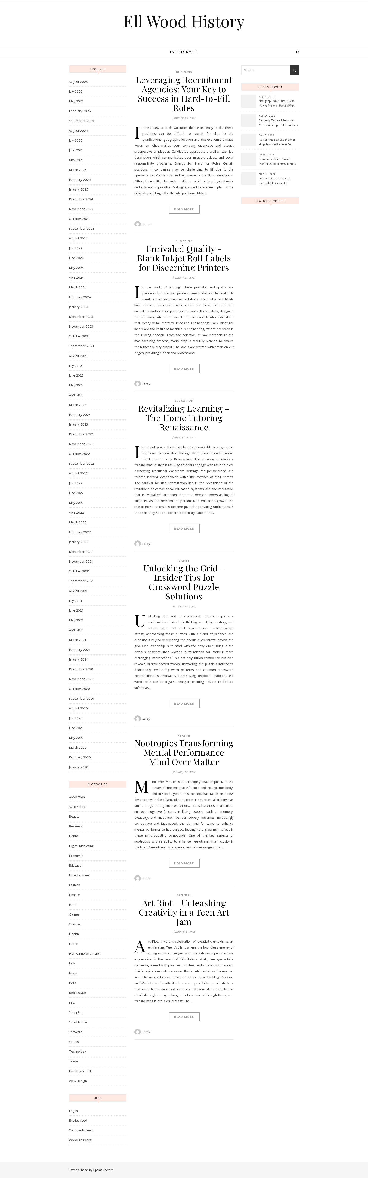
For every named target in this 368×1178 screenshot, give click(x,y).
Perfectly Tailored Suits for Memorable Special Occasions (278, 122)
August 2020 (78, 708)
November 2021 (81, 561)
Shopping (75, 1012)
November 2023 (81, 326)
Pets (72, 983)
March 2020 (77, 747)
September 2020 (81, 698)
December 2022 (81, 434)
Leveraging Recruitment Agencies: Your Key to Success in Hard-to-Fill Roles (184, 93)
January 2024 (78, 307)
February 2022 (80, 532)
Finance (74, 895)
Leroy (146, 224)
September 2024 (81, 228)
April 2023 (76, 395)
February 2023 (80, 414)
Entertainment (184, 52)
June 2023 (76, 375)
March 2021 (77, 640)
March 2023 (77, 405)
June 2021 (76, 610)
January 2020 (78, 767)
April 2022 (76, 512)
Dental (74, 836)
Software (75, 1032)
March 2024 (77, 287)
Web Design (78, 1081)
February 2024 (80, 297)
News (73, 973)
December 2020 (81, 669)
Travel (73, 1061)
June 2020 (76, 728)
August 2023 (78, 356)
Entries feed (78, 1120)
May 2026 (76, 101)
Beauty (74, 816)
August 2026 (78, 81)
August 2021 (78, 591)
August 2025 (78, 130)
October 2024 (79, 218)
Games (74, 914)
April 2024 (76, 277)
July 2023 (75, 365)
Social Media (78, 1022)
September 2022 (81, 463)
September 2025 (81, 121)
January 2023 (78, 424)
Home (73, 944)
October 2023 (79, 336)
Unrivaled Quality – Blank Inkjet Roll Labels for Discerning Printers (184, 258)
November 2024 (81, 209)
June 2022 (76, 493)
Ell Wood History (184, 21)
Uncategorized (80, 1071)
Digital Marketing (81, 846)
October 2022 (79, 453)
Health (74, 934)
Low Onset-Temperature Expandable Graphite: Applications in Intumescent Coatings (276, 181)
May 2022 (76, 502)
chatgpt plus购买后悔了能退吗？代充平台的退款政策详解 (277, 103)
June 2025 (76, 150)
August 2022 (78, 473)
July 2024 (75, 248)
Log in (73, 1110)
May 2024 (76, 267)
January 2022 (78, 542)
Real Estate (77, 992)
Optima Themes (103, 1170)
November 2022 (81, 444)
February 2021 (80, 649)
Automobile (77, 806)
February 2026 (80, 111)
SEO (72, 1002)
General (74, 924)
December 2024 (81, 199)
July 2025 (75, 140)
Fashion (74, 885)
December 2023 (81, 316)
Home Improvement (84, 953)
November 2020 (81, 679)
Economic (76, 855)
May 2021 (76, 620)
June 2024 (76, 258)
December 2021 (81, 551)
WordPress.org (80, 1140)
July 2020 (75, 718)
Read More (184, 209)
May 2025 (76, 160)
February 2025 (80, 179)
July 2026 (75, 91)
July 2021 (75, 600)
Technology (77, 1051)
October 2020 (79, 688)
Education (76, 865)
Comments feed (81, 1130)
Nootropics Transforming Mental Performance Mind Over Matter (184, 752)
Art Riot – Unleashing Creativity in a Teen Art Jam (184, 912)
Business (75, 826)
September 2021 (81, 581)
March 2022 (77, 522)
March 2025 (77, 170)
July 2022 (75, 483)
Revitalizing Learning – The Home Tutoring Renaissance (184, 418)
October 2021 (79, 571)
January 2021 (78, 659)
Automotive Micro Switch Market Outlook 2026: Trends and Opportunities (277, 161)
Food (72, 904)
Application (77, 797)
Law (72, 963)
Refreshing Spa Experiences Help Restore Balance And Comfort (277, 142)
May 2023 (76, 385)
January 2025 (78, 189)
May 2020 (76, 737)
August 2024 (78, 238)
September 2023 (81, 346)
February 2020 (80, 757)
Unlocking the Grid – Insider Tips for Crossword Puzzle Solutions (184, 582)
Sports (74, 1041)
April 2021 (76, 630)
